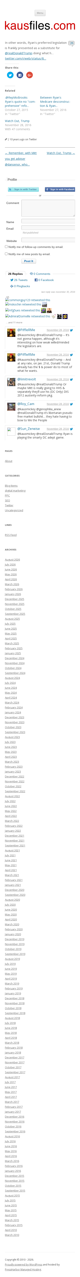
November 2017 (14, 1062)
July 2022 (10, 801)
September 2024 (15, 673)
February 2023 (14, 766)
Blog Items (11, 485)
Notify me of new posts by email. (29, 254)
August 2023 (12, 737)
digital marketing (15, 490)
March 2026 (12, 584)
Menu (40, 12)
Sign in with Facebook (60, 189)
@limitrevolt (26, 379)
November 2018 (14, 1003)
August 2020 (12, 900)
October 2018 (13, 1008)
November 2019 (14, 944)
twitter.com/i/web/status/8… (25, 58)
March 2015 (12, 1220)
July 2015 (10, 1200)
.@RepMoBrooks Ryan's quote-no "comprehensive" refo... (20, 102)
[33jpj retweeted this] (44, 305)
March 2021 (12, 875)
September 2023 (15, 732)
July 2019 (10, 964)
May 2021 (11, 865)
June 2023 (11, 747)
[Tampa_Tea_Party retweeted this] (53, 317)
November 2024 (14, 663)
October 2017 (13, 1067)
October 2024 (13, 668)
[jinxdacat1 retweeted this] (59, 317)
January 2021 (13, 885)
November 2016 (14, 1121)
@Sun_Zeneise (28, 428)
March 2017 (12, 1102)
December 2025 (14, 599)
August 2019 (12, 959)
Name (10, 222)
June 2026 (11, 569)
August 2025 (12, 619)
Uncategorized (14, 510)
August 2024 (12, 678)
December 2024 (14, 658)
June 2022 (11, 806)
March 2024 (12, 702)
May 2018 (11, 1033)
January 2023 (13, 771)
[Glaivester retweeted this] (65, 317)
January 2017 (13, 1111)
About (8, 461)
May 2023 (11, 752)
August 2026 (12, 559)
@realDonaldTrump (18, 53)
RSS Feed (11, 535)
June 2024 (11, 688)
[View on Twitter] (71, 330)
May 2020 (11, 914)
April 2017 (11, 1097)
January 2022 (13, 831)
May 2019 (11, 973)
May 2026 (11, 574)
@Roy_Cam (25, 404)
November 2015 (14, 1181)
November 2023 (14, 722)
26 (71, 43)
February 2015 (14, 1225)
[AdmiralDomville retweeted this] (28, 316)
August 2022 (12, 796)
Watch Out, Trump (17, 121)
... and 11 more (14, 322)
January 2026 (13, 594)
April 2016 (11, 1156)
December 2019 (14, 939)
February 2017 (14, 1107)
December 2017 (14, 1057)
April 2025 (11, 638)
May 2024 (11, 692)
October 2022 (13, 786)
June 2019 (11, 969)
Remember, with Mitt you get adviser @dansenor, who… (21, 158)
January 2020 (13, 934)
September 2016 (15, 1131)
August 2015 (12, 1195)
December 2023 (14, 717)
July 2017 (10, 1082)
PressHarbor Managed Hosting (23, 1269)
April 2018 (11, 1038)
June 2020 (11, 909)
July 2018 (10, 1023)
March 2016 (12, 1161)
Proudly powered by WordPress (23, 1264)
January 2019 (13, 993)
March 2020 (12, 924)
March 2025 (12, 643)
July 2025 (10, 623)
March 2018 (12, 1042)
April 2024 (11, 697)
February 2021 (14, 880)
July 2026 (10, 564)
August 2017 (12, 1077)
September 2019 (15, 954)
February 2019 (14, 988)
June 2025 (11, 628)
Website (11, 241)
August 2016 (12, 1136)
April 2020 (11, 919)
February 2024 (14, 707)
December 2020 (14, 890)
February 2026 (14, 589)
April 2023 (11, 757)
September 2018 (15, 1013)
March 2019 (12, 983)
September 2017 (15, 1072)
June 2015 (11, 1205)
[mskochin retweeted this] (23, 304)
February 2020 (14, 929)
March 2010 (12, 1235)
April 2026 (11, 579)
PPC (7, 495)
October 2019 (13, 949)
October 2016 (13, 1126)
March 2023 (12, 761)
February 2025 (14, 648)
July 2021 (10, 855)
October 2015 (13, 1185)
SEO (7, 500)
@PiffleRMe (26, 330)
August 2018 (12, 1018)
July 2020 (10, 904)
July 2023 (10, 742)
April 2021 (11, 870)
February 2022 (14, 826)
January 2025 (13, 653)
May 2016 (11, 1151)
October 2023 (13, 727)
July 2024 (10, 683)
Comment (12, 203)
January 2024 (13, 712)
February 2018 (14, 1047)
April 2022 (11, 816)
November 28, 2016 (58, 330)
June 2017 (11, 1087)
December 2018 (14, 998)
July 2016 (10, 1141)
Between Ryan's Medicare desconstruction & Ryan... (55, 102)
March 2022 (12, 821)
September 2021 (15, 845)
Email (10, 228)
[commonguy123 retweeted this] (28, 300)
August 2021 (12, 850)
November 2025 (14, 604)
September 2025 (15, 614)
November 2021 (14, 840)
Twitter (9, 505)
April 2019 (11, 978)
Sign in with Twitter (23, 189)
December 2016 (14, 1116)
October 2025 (13, 609)
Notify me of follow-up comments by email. (35, 247)
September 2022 (15, 791)
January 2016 (13, 1171)
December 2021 (14, 835)
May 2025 (11, 633)
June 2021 (11, 860)
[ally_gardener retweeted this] (43, 311)
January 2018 (13, 1052)
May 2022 (11, 811)
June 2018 (11, 1028)
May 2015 (11, 1210)
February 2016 (14, 1166)
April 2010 (11, 1230)
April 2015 (11, 1215)
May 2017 (11, 1092)
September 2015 (15, 1190)
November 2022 (14, 781)
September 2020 (15, 895)
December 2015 (14, 1176)
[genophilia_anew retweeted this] (49, 311)
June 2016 (11, 1146)
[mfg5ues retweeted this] (23, 310)
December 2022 (14, 776)
